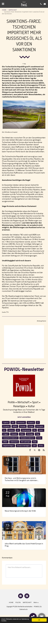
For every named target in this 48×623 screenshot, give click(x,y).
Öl (38, 422)
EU (4, 430)
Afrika (41, 445)
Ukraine (11, 430)
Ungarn (5, 434)
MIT (13, 422)
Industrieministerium (10, 438)
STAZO (5, 442)
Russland (31, 422)
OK (39, 620)
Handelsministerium (27, 438)
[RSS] (43, 450)
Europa (31, 426)
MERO (15, 426)
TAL (34, 430)
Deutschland (26, 430)
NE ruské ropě (25, 442)
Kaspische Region (8, 445)
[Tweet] (34, 450)
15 (7, 526)
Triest (34, 442)
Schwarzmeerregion (23, 445)
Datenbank (14, 442)
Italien (41, 430)
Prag (37, 434)
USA (34, 445)
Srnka (39, 438)
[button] (3, 4)
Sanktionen (21, 422)
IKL (18, 430)
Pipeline (5, 422)
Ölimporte (39, 426)
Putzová (22, 426)
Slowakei (14, 434)
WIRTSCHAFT (13, 10)
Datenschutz (23, 609)
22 (7, 493)
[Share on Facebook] (30, 450)
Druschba (6, 426)
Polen (22, 434)
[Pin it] (39, 450)
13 (7, 461)
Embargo (30, 434)
